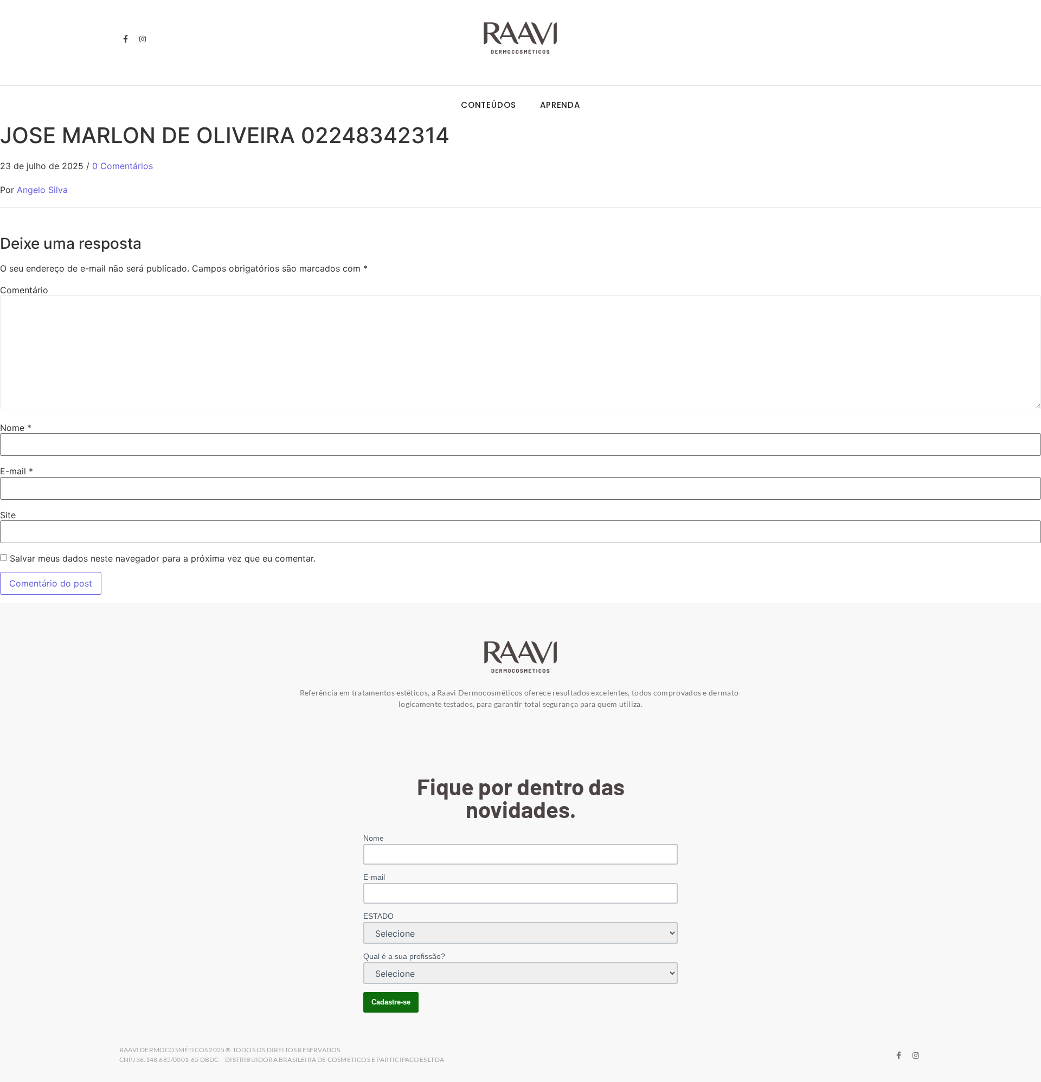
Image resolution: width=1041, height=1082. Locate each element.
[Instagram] (142, 39)
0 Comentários (122, 165)
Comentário (24, 290)
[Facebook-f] (125, 39)
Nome (15, 427)
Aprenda (560, 105)
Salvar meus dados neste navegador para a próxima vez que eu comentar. (163, 558)
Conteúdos (488, 105)
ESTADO (378, 916)
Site (8, 515)
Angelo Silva (42, 189)
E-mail (16, 471)
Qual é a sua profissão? (404, 956)
